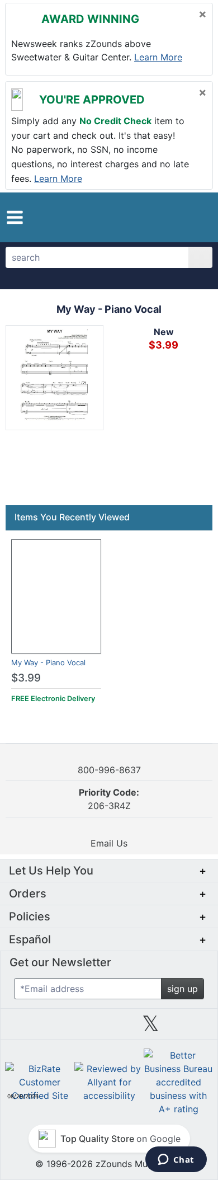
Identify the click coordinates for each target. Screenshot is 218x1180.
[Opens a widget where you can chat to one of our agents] (176, 1160)
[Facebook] (67, 1027)
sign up (182, 988)
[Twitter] (150, 1027)
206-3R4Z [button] (109, 799)
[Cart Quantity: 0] (155, 217)
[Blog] (25, 1027)
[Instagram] (109, 1027)
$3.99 (26, 678)
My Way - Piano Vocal (48, 662)
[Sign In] (178, 217)
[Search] (200, 257)
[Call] (197, 217)
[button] (15, 217)
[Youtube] (192, 1027)
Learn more (158, 57)
